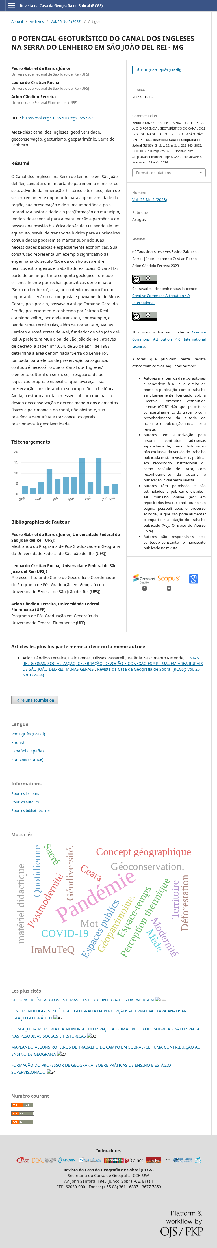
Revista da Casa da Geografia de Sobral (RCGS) (61, 5)
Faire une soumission (34, 700)
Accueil (17, 21)
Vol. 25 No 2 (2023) (66, 21)
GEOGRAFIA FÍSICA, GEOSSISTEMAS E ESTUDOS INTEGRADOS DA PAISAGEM (82, 999)
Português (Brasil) (28, 734)
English (18, 742)
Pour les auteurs (25, 801)
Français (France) (27, 759)
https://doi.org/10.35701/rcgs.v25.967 (57, 118)
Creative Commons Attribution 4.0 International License (169, 339)
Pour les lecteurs (25, 793)
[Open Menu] (11, 5)
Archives (37, 21)
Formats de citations (153, 172)
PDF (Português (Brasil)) (160, 69)
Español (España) (27, 751)
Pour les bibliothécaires (30, 810)
